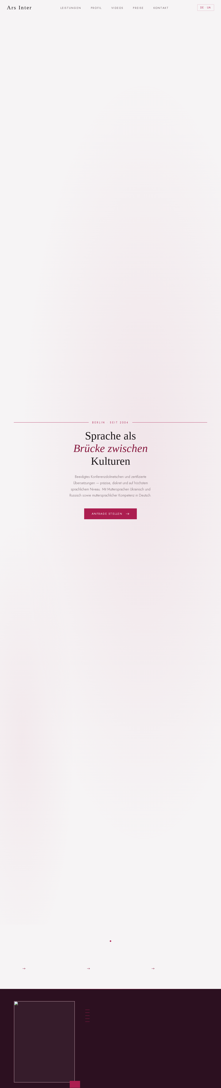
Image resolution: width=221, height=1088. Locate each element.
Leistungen (70, 8)
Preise (138, 8)
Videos (117, 8)
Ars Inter (19, 7)
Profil (96, 8)
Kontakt (161, 8)
